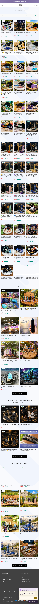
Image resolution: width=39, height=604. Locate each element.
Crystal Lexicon (5, 577)
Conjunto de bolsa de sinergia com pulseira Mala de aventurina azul (19, 259)
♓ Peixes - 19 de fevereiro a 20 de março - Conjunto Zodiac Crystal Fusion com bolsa (19, 196)
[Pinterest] (9, 591)
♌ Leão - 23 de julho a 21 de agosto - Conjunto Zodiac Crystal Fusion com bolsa (6, 155)
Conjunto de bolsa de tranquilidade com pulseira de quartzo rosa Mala (31, 216)
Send (36, 598)
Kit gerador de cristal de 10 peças (26, 508)
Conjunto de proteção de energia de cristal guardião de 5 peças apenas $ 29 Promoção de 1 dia (9, 362)
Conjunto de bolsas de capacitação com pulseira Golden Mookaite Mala (30, 259)
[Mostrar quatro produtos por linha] (3, 15)
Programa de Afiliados (6, 579)
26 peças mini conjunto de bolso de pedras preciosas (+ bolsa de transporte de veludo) (6, 34)
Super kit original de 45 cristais (6, 485)
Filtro (36, 15)
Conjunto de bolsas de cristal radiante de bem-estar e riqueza (19, 114)
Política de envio (24, 577)
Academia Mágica (5, 576)
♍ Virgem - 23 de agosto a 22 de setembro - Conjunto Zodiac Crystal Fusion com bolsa (6, 216)
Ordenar (27, 15)
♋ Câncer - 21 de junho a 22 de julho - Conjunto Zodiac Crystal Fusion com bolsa (6, 175)
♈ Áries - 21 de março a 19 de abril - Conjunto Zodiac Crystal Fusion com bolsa (31, 155)
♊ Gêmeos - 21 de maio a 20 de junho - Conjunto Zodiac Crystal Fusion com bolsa (31, 175)
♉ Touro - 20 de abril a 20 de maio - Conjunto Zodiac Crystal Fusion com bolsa (32, 196)
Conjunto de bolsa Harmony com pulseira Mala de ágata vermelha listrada (6, 237)
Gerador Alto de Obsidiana (25, 335)
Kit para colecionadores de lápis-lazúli (27, 533)
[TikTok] (14, 591)
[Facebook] (2, 591)
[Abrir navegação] (2, 5)
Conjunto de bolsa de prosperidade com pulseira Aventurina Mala (6, 259)
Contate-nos (23, 576)
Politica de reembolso (25, 579)
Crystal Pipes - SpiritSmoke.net (8, 583)
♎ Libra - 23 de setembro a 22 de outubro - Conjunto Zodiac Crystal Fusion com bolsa (6, 196)
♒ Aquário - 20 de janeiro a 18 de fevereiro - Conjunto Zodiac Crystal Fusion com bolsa (19, 155)
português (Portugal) (7, 597)
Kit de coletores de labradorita (25, 386)
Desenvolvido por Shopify (8, 601)
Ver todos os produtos (19, 393)
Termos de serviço (24, 583)
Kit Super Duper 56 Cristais (25, 360)
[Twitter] (4, 591)
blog (3, 581)
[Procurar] (34, 5)
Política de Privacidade (25, 581)
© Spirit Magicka (5, 599)
